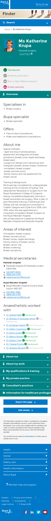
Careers (4, 497)
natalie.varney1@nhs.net (18, 277)
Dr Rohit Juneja (14, 333)
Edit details (24, 410)
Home (7, 29)
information (30, 436)
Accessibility (20, 501)
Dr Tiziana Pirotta (15, 344)
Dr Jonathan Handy (16, 325)
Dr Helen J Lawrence (16, 329)
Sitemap (5, 501)
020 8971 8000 (13, 272)
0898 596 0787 (13, 274)
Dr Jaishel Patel (14, 315)
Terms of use (42, 4)
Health (6, 449)
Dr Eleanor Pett (14, 340)
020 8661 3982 (13, 292)
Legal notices (7, 504)
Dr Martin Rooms (15, 336)
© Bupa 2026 (25, 504)
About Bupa (9, 474)
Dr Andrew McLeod (15, 348)
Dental (6, 456)
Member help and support (22, 484)
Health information (13, 468)
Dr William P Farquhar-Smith (21, 318)
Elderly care (9, 462)
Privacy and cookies (23, 497)
